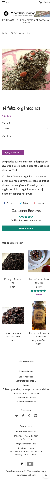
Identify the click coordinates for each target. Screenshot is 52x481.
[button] (38, 290)
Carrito (46, 2)
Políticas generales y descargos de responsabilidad (26, 389)
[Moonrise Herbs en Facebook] (22, 416)
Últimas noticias (26, 361)
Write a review (26, 228)
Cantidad (7, 136)
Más (7, 2)
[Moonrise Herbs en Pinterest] (29, 416)
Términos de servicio (26, 397)
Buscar (26, 385)
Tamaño (6, 123)
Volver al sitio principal (26, 380)
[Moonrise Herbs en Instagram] (35, 416)
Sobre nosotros (26, 376)
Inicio (4, 33)
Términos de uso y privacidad (26, 393)
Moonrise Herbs (38, 471)
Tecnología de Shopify (26, 475)
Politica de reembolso (26, 401)
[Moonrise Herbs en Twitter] (16, 416)
